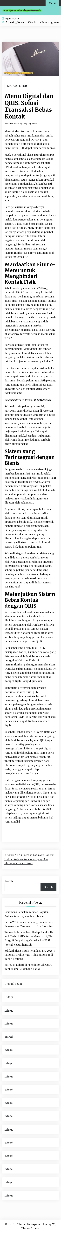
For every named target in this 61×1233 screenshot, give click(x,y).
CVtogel (9, 997)
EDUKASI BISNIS (17, 85)
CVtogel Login (13, 983)
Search (9, 881)
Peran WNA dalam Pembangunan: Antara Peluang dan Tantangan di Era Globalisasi (29, 924)
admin (34, 123)
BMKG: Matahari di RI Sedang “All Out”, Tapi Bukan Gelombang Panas (28, 967)
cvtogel (9, 1010)
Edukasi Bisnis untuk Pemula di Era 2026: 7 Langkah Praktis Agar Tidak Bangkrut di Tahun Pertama (30, 954)
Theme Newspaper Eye (32, 1224)
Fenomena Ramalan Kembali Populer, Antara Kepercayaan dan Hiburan (27, 914)
